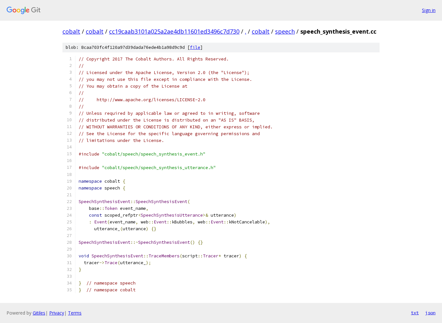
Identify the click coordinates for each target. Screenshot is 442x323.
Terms (75, 313)
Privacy (56, 313)
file (195, 47)
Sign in (429, 10)
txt (415, 313)
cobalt (71, 31)
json (430, 313)
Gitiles (39, 313)
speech (285, 31)
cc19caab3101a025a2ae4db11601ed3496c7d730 (174, 31)
